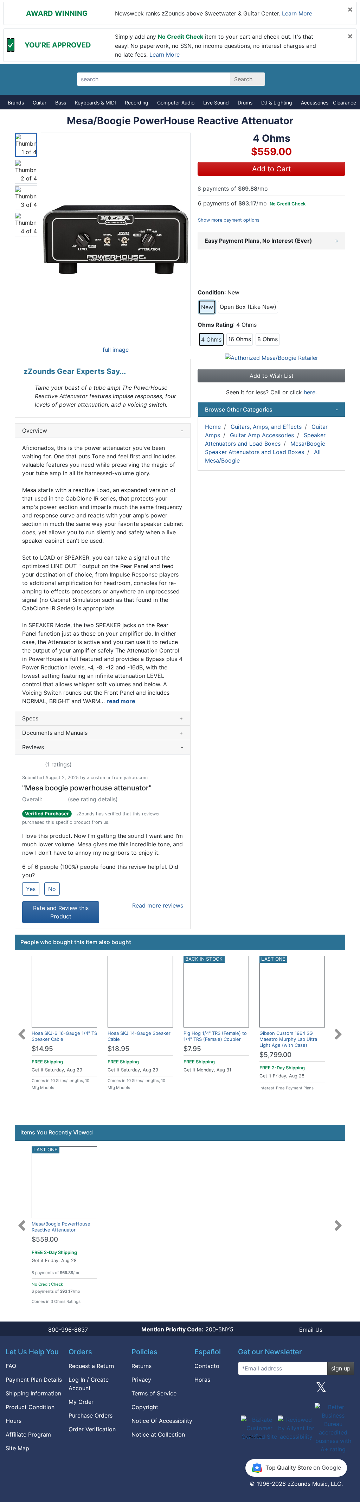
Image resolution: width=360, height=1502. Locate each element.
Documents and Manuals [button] (102, 733)
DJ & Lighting (276, 103)
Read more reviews (157, 905)
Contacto (206, 1365)
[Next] (338, 1030)
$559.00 (45, 1239)
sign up (341, 1368)
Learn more (297, 13)
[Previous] (22, 1030)
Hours (13, 1420)
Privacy (141, 1379)
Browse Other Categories (271, 409)
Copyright (144, 1407)
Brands (16, 103)
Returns (141, 1365)
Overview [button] (102, 430)
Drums (245, 103)
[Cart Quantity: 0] (291, 79)
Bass (60, 103)
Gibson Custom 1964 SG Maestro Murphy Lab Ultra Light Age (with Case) (288, 1039)
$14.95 (42, 1048)
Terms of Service (153, 1393)
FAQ (11, 1365)
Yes (31, 888)
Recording (136, 103)
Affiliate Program (28, 1434)
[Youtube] (346, 1389)
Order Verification (92, 1429)
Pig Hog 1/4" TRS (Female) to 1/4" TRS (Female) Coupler (215, 1036)
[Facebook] (271, 1389)
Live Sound (216, 103)
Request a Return (91, 1365)
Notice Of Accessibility (161, 1420)
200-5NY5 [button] (187, 1329)
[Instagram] (296, 1389)
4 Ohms (211, 339)
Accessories (314, 103)
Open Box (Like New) (248, 306)
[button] (115, 239)
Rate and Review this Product (61, 912)
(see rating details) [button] (93, 799)
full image (116, 349)
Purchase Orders (90, 1415)
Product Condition (30, 1407)
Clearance (344, 103)
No (52, 888)
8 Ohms (267, 339)
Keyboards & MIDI (95, 103)
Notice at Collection (158, 1434)
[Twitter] (321, 1389)
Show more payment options (228, 220)
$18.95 (118, 1048)
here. (310, 392)
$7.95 (192, 1048)
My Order (81, 1401)
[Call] (341, 79)
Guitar (39, 103)
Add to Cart (271, 169)
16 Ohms (239, 339)
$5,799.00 (275, 1054)
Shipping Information (33, 1393)
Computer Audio (175, 103)
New (207, 307)
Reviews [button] (102, 747)
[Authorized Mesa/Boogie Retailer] (271, 357)
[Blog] (246, 1389)
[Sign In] (316, 79)
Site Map (17, 1448)
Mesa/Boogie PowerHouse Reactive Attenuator (61, 1227)
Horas (202, 1379)
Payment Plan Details (34, 1379)
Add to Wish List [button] (272, 375)
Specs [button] (102, 718)
